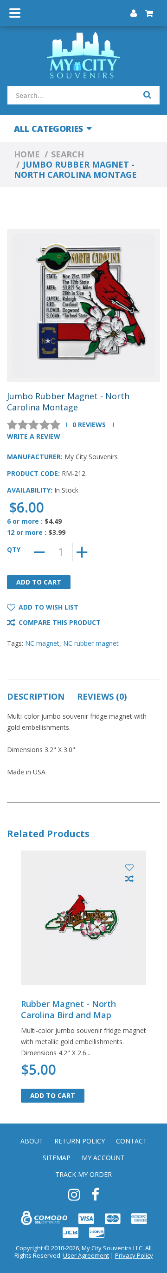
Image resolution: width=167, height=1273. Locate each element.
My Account (103, 1158)
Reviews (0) (102, 696)
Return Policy (79, 1141)
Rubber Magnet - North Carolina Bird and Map (68, 1009)
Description (35, 696)
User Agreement (86, 1255)
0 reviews (89, 424)
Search (67, 154)
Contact (131, 1141)
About (31, 1141)
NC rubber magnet (91, 643)
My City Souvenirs (91, 456)
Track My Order (83, 1174)
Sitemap (57, 1158)
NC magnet (42, 643)
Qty (13, 549)
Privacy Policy (134, 1255)
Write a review (33, 436)
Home (27, 154)
